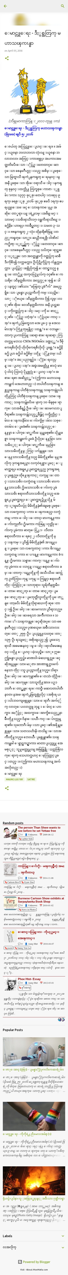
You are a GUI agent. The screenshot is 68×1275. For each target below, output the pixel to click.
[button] (7, 58)
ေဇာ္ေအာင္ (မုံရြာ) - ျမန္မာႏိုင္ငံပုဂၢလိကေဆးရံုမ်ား (33, 1069)
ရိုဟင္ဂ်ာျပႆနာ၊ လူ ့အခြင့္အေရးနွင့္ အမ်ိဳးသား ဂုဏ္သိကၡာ (33, 1198)
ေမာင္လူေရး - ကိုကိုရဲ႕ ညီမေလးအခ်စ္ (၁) (27, 1134)
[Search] (62, 6)
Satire (31, 779)
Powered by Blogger (36, 1262)
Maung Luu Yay (14, 779)
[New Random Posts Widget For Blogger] (61, 1019)
